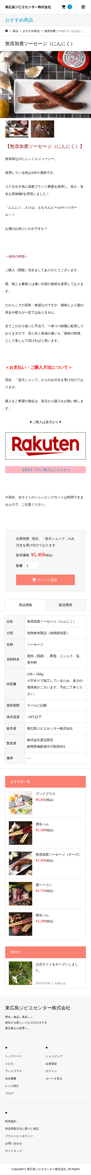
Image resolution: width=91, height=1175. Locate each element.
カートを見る (54, 1078)
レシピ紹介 (12, 1086)
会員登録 (51, 1063)
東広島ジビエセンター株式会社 (28, 6)
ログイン (51, 1071)
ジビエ (9, 1063)
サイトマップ (13, 1151)
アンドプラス (13, 1071)
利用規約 (10, 1121)
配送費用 (65, 605)
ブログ (9, 1093)
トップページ (13, 1056)
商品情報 (25, 605)
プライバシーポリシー (19, 1136)
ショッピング (54, 1056)
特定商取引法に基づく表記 (22, 1128)
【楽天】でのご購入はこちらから (45, 470)
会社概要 (10, 1078)
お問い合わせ (13, 1143)
